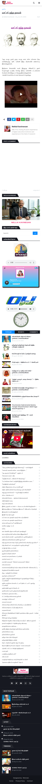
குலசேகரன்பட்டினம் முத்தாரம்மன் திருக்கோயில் (21, 591)
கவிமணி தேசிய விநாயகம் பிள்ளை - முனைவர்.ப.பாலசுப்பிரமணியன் (22, 337)
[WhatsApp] (23, 119)
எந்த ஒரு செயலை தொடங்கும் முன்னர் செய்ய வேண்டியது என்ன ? (21, 543)
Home (11, 781)
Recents (21, 332)
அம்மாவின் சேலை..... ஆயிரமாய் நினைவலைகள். (21, 498)
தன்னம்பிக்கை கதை (21, 632)
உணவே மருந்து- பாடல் (21, 526)
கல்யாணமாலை (21, 565)
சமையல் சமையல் (21, 602)
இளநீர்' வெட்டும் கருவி (21, 515)
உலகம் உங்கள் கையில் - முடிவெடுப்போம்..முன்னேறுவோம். (21, 537)
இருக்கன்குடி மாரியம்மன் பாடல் (20, 704)
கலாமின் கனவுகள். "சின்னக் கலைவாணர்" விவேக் (21, 562)
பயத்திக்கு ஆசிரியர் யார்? (21, 654)
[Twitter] (14, 119)
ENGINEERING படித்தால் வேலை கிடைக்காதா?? (25, 396)
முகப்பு (4, 9)
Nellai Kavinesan (20, 126)
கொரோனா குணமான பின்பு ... (21, 594)
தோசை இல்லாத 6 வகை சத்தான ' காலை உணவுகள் (21, 646)
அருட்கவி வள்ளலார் (21, 504)
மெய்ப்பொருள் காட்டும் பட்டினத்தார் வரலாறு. (24, 354)
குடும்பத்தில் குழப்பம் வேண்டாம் (21, 588)
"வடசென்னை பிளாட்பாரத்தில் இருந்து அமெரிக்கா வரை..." (21, 481)
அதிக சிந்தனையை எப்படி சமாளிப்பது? (21, 487)
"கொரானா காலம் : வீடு (21, 476)
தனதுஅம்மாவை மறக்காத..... (21, 626)
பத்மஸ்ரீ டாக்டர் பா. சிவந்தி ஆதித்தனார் (21, 648)
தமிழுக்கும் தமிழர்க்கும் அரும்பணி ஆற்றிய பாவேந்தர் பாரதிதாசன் (23, 346)
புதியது (5, 190)
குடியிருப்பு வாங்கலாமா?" (21, 576)
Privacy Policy (20, 781)
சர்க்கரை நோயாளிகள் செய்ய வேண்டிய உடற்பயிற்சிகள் (21, 605)
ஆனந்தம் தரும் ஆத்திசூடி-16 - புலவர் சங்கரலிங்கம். (22, 416)
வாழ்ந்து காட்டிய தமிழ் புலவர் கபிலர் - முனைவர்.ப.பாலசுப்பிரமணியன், (22, 372)
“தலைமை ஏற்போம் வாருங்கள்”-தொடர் (21, 662)
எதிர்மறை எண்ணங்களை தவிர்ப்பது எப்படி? (21, 540)
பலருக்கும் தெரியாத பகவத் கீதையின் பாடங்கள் (21, 659)
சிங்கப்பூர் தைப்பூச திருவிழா (21, 618)
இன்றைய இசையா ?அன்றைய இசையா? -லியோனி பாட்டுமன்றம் (21, 509)
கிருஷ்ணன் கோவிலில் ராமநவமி (21, 570)
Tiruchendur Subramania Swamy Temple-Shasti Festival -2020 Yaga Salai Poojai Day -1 (24, 407)
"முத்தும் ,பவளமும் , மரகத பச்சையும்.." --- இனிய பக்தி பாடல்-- (25, 380)
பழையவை (36, 190)
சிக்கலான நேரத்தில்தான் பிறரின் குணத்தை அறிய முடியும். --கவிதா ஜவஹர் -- (21, 614)
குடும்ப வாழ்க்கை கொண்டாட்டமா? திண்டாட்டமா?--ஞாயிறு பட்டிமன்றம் (21, 584)
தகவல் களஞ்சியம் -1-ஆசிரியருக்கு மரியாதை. (21, 623)
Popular (8, 332)
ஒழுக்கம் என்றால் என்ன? (21, 554)
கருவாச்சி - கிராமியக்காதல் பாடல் (21, 713)
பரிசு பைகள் (21, 657)
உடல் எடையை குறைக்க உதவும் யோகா (21, 520)
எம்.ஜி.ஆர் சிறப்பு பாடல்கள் (21, 548)
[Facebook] (9, 119)
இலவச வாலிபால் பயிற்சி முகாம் (11, 735)
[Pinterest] (18, 119)
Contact (30, 781)
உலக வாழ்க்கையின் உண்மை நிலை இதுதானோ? (21, 534)
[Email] (27, 119)
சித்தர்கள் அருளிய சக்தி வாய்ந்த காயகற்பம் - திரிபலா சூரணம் (21, 621)
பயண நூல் (21, 651)
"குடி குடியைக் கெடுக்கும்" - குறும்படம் (21, 473)
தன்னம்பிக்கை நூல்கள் (21, 635)
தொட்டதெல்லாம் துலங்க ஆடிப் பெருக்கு (21, 643)
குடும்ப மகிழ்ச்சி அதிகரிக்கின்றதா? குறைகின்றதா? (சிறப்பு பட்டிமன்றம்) (21, 580)
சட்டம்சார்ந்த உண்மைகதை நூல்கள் (21, 596)
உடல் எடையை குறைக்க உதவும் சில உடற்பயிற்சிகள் (21, 517)
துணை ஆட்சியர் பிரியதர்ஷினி (11, 729)
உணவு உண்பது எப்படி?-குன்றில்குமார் (21, 523)
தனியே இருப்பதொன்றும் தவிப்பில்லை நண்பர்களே (21, 629)
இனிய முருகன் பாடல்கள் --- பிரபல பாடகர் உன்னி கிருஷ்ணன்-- (21, 506)
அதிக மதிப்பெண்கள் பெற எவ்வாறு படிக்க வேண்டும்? (21, 490)
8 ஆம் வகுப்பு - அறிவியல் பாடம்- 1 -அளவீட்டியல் (25, 362)
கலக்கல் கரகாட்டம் (21, 559)
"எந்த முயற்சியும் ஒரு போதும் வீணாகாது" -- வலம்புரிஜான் (21, 467)
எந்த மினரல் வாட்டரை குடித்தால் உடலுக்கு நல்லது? (21, 545)
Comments (34, 332)
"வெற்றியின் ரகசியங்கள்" (21, 484)
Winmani (26, 778)
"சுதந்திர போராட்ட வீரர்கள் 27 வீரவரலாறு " (21, 479)
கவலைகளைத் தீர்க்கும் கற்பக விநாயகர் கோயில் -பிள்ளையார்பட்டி (21, 567)
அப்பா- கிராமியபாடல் (21, 495)
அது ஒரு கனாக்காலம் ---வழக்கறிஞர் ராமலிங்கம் (21, 493)
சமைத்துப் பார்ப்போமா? (21, 599)
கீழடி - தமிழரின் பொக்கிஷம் (21, 573)
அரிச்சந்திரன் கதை (21, 501)
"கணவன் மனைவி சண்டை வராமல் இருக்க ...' (21, 470)
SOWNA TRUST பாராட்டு (10, 742)
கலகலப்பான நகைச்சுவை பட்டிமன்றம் (21, 556)
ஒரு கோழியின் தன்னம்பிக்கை (21, 551)
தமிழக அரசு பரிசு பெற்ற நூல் (21, 637)
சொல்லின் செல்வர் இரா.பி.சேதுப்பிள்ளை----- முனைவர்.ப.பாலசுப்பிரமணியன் (24, 389)
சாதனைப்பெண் (21, 610)
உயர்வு (21, 529)
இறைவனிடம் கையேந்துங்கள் (21, 512)
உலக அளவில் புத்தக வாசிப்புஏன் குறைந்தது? (21, 531)
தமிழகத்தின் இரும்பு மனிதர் (21, 640)
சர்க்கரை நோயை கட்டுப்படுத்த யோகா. (21, 608)
